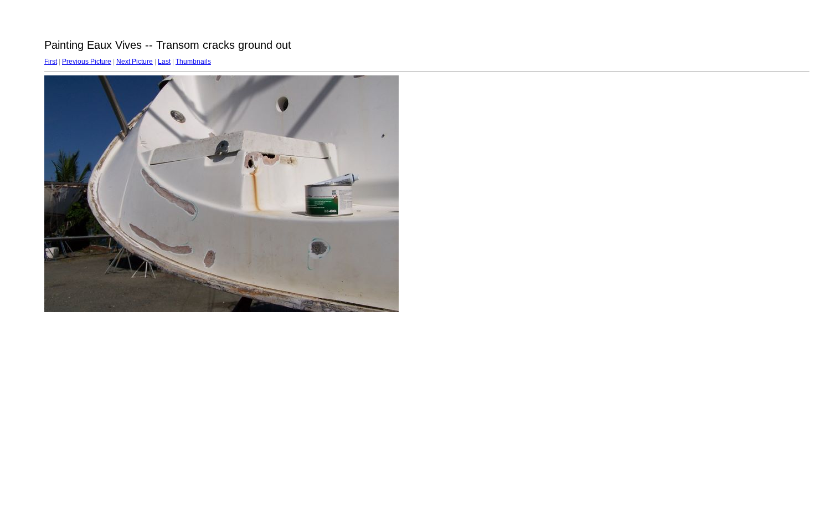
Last (164, 61)
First (50, 61)
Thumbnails (193, 61)
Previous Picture (86, 61)
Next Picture (134, 61)
